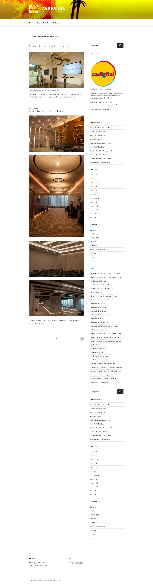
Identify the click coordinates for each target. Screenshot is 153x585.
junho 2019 (93, 190)
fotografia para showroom (99, 322)
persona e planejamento (99, 371)
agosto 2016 (94, 210)
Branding (93, 230)
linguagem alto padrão (98, 363)
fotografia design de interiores (101, 315)
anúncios (94, 273)
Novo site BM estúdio (97, 147)
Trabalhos (56, 23)
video (106, 378)
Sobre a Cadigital (43, 23)
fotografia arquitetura (98, 303)
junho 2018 (93, 202)
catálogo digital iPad (114, 277)
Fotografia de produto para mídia (100, 143)
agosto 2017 (94, 206)
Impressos (93, 245)
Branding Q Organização (98, 135)
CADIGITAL (53, 8)
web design (104, 382)
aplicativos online (105, 273)
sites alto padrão (96, 378)
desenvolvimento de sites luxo (101, 296)
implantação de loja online (99, 360)
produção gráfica (115, 371)
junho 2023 (93, 179)
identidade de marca (97, 352)
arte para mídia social (98, 277)
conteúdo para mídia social (100, 285)
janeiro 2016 (94, 214)
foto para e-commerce (98, 333)
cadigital (92, 234)
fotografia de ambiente (98, 307)
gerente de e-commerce (112, 337)
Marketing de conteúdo (97, 249)
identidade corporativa (98, 348)
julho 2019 (93, 186)
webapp (113, 378)
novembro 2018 (95, 198)
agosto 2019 (94, 182)
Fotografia (93, 242)
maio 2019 (93, 194)
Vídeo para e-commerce (98, 131)
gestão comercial (96, 341)
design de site (95, 300)
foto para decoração (97, 330)
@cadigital (79, 563)
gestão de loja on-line (98, 345)
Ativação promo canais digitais (100, 162)
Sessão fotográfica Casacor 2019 (101, 151)
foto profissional (96, 337)
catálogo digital (95, 238)
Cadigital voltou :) (95, 139)
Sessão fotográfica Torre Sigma (49, 46)
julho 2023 (93, 175)
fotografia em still (97, 318)
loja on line (94, 367)
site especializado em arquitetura (102, 375)
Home (31, 23)
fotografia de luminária (98, 311)
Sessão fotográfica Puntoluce (100, 155)
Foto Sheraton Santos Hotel (46, 111)
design (116, 296)
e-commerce (107, 300)
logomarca (112, 363)
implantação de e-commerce (100, 356)
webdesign (94, 382)
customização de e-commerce (101, 288)
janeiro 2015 (94, 218)
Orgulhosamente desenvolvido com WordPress (44, 580)
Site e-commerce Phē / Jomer (100, 127)
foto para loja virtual (115, 333)
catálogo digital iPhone (98, 281)
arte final (117, 273)
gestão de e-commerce (113, 341)
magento (103, 367)
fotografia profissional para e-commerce (104, 326)
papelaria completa (115, 367)
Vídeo (92, 257)
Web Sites (93, 261)
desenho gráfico (96, 292)
